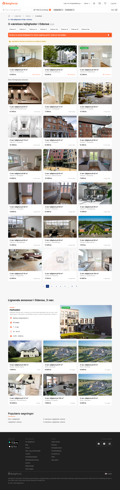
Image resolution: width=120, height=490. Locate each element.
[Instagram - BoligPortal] (109, 443)
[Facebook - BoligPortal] (98, 443)
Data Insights (29, 469)
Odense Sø (54, 29)
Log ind (113, 3)
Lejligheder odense (14, 422)
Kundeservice (55, 454)
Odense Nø (85, 29)
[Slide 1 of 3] (94, 236)
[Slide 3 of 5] (24, 65)
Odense (28, 16)
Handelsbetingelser (31, 457)
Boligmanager (29, 466)
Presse (27, 448)
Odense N (64, 29)
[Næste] (76, 286)
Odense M (74, 29)
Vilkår (53, 457)
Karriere (27, 463)
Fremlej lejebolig (56, 451)
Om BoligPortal (29, 442)
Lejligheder (17, 16)
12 (72, 286)
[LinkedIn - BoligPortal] (104, 443)
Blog (26, 445)
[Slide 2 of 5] (23, 65)
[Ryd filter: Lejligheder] (62, 9)
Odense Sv (33, 29)
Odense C (12, 29)
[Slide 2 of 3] (95, 236)
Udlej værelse (55, 442)
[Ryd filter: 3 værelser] (73, 9)
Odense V (22, 29)
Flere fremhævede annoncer (18, 80)
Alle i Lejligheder (14, 419)
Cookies (27, 454)
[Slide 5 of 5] (27, 65)
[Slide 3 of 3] (96, 236)
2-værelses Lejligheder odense (54, 419)
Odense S (43, 29)
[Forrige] (43, 286)
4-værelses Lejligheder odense (54, 422)
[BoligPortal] (10, 3)
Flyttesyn (54, 445)
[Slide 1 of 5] (22, 65)
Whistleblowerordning (32, 460)
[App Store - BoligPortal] (13, 446)
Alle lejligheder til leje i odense (21, 19)
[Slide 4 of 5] (26, 65)
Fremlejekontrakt (56, 448)
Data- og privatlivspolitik (32, 451)
